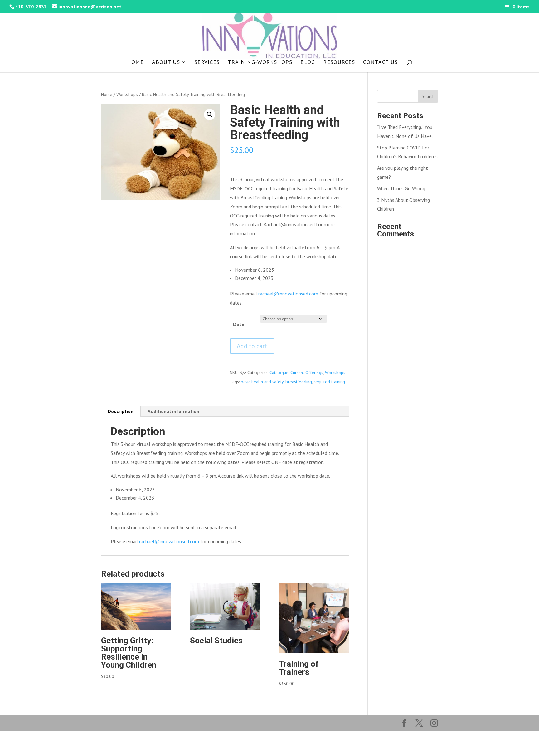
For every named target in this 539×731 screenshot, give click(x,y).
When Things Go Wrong (401, 188)
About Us (166, 63)
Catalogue (279, 372)
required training (329, 381)
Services (207, 63)
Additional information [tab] (173, 411)
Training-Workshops (260, 63)
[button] (209, 114)
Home (135, 63)
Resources (339, 63)
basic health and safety (262, 381)
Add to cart (252, 346)
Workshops (127, 94)
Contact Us (380, 63)
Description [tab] (121, 411)
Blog (307, 63)
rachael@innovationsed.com (288, 293)
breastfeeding (298, 381)
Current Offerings (306, 372)
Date (238, 324)
